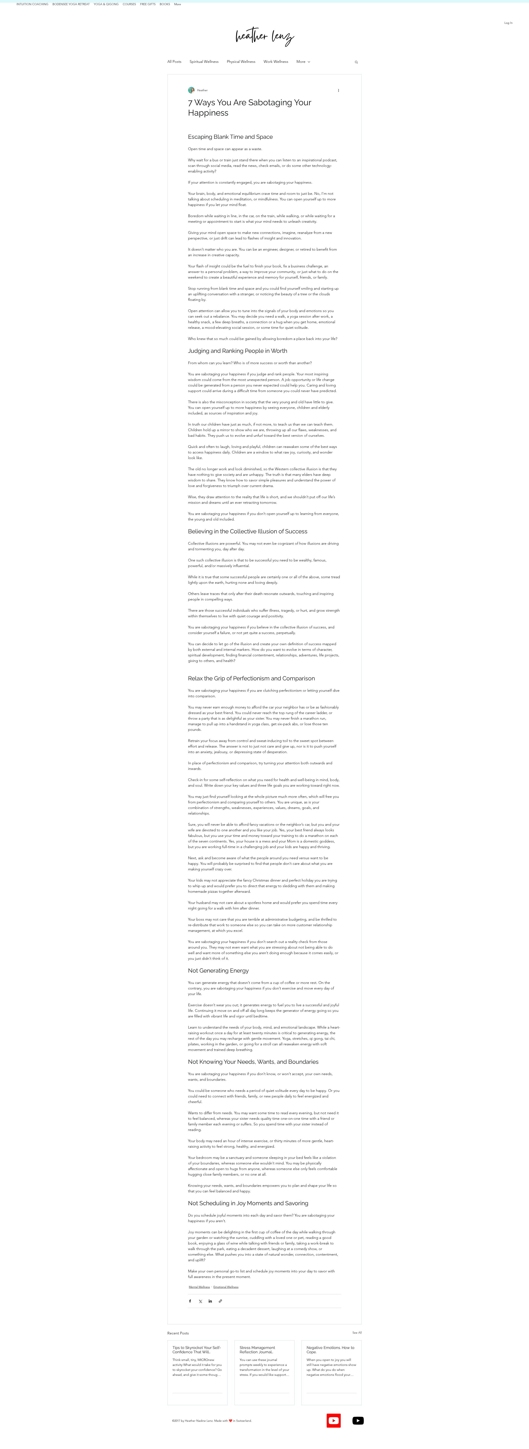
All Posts (174, 61)
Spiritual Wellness (204, 61)
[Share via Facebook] (190, 1301)
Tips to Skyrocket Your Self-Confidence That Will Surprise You (197, 1349)
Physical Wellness (241, 61)
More (301, 61)
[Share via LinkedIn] (210, 1301)
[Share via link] (220, 1301)
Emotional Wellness (225, 1287)
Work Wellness (276, 61)
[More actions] (338, 90)
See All (357, 1332)
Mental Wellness (199, 1287)
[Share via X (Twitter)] (200, 1301)
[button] (356, 61)
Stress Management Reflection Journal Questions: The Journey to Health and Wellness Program (262, 1349)
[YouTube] (358, 1421)
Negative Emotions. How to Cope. (330, 1349)
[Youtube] (334, 1421)
